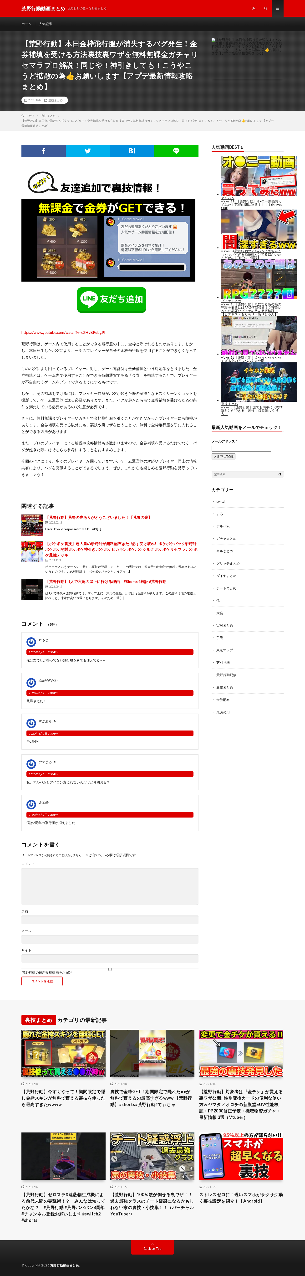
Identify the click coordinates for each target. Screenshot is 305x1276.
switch (221, 501)
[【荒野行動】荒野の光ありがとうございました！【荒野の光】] (32, 525)
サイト (26, 950)
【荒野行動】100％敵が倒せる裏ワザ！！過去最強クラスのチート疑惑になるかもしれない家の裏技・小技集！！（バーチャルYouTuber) (152, 1204)
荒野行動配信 (226, 675)
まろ (219, 514)
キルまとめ (224, 551)
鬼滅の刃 (223, 712)
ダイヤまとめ (226, 576)
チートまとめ (226, 588)
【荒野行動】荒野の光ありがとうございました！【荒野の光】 (98, 517)
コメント (28, 863)
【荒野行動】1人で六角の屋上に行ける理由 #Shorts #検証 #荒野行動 (105, 581)
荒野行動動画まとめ (64, 1265)
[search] (280, 474)
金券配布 (223, 700)
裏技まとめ (55, 100)
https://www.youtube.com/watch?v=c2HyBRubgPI (63, 332)
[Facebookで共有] (43, 151)
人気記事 (45, 24)
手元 (219, 638)
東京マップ (224, 650)
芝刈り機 (223, 662)
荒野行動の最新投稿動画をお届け (46, 972)
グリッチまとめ (228, 563)
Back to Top (153, 1248)
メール (26, 930)
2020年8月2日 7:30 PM (43, 652)
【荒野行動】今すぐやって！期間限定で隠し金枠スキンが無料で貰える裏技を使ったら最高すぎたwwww (63, 1098)
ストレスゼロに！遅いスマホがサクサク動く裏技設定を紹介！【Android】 (241, 1198)
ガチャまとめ (226, 538)
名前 (24, 911)
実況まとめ (224, 625)
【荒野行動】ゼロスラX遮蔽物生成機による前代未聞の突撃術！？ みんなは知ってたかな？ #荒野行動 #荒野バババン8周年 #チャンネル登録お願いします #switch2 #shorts (63, 1207)
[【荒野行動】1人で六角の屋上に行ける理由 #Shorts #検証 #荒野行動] (32, 589)
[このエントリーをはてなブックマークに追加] (132, 151)
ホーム (26, 24)
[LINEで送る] (176, 151)
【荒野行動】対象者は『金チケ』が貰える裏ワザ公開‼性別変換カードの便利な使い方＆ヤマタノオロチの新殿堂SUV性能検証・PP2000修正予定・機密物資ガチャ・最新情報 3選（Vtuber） (241, 1104)
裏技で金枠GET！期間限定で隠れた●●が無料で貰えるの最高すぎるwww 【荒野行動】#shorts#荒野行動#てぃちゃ (151, 1098)
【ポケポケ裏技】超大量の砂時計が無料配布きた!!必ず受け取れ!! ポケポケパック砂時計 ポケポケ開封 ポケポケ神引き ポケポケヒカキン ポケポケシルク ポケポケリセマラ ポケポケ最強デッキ (121, 549)
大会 (219, 613)
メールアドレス (224, 441)
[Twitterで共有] (88, 151)
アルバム (223, 526)
